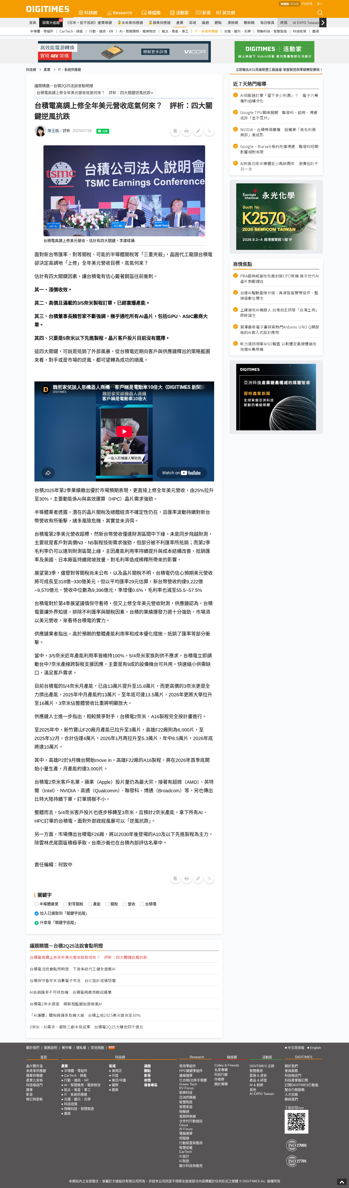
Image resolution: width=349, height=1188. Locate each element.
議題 (205, 22)
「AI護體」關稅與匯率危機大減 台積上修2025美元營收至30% (85, 1015)
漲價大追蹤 (52, 22)
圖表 (315, 31)
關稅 (114, 904)
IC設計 (184, 1156)
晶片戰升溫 (34, 1066)
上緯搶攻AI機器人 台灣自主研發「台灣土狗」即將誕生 (279, 312)
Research (122, 12)
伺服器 (184, 1138)
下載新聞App (294, 1108)
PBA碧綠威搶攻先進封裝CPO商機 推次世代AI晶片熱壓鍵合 (279, 278)
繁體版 (285, 4)
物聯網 (184, 1111)
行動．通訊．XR (101, 31)
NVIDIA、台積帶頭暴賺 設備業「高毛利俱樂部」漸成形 (278, 132)
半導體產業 (48, 904)
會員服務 (291, 1071)
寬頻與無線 (187, 1116)
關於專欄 (221, 1084)
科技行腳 (221, 1074)
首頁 (32, 22)
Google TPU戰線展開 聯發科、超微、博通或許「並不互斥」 (278, 115)
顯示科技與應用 (191, 1166)
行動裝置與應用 (191, 1143)
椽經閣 (154, 12)
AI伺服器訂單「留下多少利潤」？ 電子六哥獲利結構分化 (279, 98)
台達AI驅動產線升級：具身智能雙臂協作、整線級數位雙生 (279, 295)
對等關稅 (75, 904)
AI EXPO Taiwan (306, 22)
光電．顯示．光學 (237, 31)
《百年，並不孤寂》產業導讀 (89, 22)
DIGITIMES (303, 1057)
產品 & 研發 (258, 1080)
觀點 (218, 22)
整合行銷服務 (295, 1090)
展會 (29, 1090)
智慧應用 (256, 1071)
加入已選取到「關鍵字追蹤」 (64, 913)
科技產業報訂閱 (296, 1080)
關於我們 (32, 1048)
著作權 (67, 1048)
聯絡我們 (291, 1099)
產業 (179, 22)
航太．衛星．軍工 (175, 31)
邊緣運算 (186, 1075)
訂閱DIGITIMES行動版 (301, 1085)
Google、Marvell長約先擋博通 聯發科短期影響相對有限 (279, 149)
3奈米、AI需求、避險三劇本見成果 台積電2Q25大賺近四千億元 (86, 1027)
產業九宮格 (34, 1080)
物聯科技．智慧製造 (272, 31)
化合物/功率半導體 (193, 1080)
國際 (115, 1085)
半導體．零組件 (41, 31)
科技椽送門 (34, 1085)
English (315, 1048)
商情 (283, 22)
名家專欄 (221, 1070)
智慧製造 (186, 1102)
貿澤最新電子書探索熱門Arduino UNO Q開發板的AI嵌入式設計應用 (279, 329)
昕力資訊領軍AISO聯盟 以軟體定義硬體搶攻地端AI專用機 (278, 346)
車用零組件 (187, 1066)
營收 (131, 904)
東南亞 (117, 1071)
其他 (253, 1090)
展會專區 (150, 1085)
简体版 (294, 4)
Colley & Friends (226, 1065)
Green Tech (188, 1084)
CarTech (185, 1152)
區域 (192, 22)
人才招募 (291, 1094)
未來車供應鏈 (132, 22)
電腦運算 (186, 1133)
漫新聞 (232, 22)
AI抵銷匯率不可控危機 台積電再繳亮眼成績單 (71, 992)
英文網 (228, 12)
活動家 (182, 12)
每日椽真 (267, 22)
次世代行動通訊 (191, 1121)
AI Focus (186, 1129)
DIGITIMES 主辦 (262, 1066)
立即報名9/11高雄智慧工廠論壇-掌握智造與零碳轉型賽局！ (279, 69)
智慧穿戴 (186, 1148)
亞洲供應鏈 (187, 1097)
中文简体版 (296, 1048)
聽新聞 (249, 22)
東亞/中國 (119, 1080)
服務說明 (50, 1048)
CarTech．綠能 (71, 31)
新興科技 (186, 1092)
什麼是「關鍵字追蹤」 (59, 923)
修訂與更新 (34, 1099)
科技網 (91, 12)
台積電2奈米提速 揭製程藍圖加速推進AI (66, 1004)
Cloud (183, 1125)
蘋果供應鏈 (161, 22)
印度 (115, 1075)
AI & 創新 (256, 1085)
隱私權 (81, 1048)
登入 (320, 3)
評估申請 (306, 3)
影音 (204, 12)
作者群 (219, 1079)
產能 (97, 904)
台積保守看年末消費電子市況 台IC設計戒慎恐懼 (73, 980)
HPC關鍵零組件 (191, 1071)
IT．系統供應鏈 (206, 31)
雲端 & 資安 (258, 1075)
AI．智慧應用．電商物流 (137, 31)
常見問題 (97, 1048)
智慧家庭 (186, 1107)
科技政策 (299, 31)
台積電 (150, 904)
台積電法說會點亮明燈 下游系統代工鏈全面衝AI (73, 969)
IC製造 (184, 1161)
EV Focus (186, 1088)
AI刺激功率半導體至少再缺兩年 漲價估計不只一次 (279, 166)
